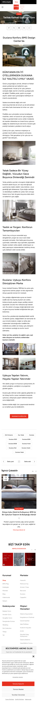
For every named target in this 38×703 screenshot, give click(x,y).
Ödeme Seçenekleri (26, 614)
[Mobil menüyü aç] (3, 7)
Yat (3, 635)
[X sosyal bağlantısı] (14, 28)
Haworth (23, 580)
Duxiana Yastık (26, 448)
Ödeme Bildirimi (25, 640)
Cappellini (23, 597)
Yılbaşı (4, 632)
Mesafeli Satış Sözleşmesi (24, 635)
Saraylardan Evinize (9, 621)
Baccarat (23, 590)
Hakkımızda (28, 699)
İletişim (5, 601)
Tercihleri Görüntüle (18, 695)
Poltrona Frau (24, 584)
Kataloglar (6, 587)
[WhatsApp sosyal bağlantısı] (29, 28)
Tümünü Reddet (18, 689)
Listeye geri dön (19, 462)
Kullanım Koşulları (25, 628)
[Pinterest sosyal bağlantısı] (19, 28)
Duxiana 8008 (13, 443)
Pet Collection (7, 628)
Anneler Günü (7, 614)
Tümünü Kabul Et (18, 684)
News (21, 508)
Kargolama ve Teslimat (27, 617)
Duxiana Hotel (26, 443)
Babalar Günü (7, 611)
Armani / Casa (24, 587)
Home (19, 14)
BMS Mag (6, 584)
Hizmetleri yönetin (18, 677)
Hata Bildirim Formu (26, 643)
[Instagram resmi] (8, 559)
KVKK (22, 631)
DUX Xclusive (9, 435)
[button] (33, 656)
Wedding (5, 625)
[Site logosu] (19, 7)
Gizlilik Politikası (19, 699)
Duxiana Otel (12, 448)
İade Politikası (24, 624)
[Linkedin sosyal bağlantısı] (24, 28)
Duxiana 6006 (26, 439)
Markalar (5, 590)
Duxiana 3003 (13, 439)
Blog (4, 594)
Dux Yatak (21, 435)
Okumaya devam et (19, 530)
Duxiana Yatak (19, 452)
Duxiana (31, 435)
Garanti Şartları (24, 621)
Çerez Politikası (9, 699)
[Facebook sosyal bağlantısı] (9, 28)
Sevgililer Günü (7, 618)
